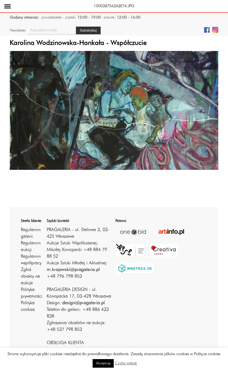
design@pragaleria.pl (83, 303)
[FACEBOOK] (207, 30)
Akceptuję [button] (103, 363)
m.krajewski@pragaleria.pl (73, 270)
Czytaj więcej (126, 363)
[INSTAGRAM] (215, 30)
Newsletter (18, 30)
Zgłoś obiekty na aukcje (30, 276)
